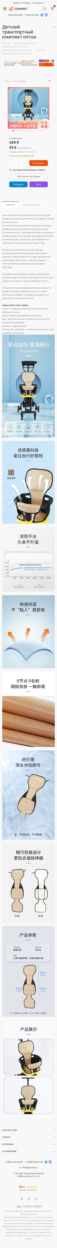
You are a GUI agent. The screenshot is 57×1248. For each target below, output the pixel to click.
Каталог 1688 (9, 1130)
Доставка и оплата (32, 205)
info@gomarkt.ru (30, 1167)
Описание (10, 205)
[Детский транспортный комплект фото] (28, 107)
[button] (13, 131)
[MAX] (38, 184)
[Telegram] (18, 184)
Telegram (42, 15)
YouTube (36, 1199)
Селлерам (7, 1144)
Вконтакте (21, 1199)
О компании (9, 1151)
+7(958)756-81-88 (34, 1162)
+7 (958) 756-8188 (31, 15)
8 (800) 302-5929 (15, 15)
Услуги (6, 1137)
